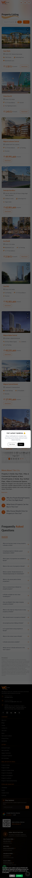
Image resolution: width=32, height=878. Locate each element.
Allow (21, 444)
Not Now (12, 444)
